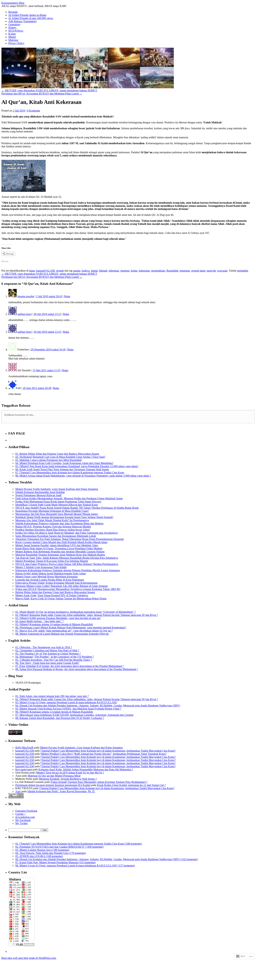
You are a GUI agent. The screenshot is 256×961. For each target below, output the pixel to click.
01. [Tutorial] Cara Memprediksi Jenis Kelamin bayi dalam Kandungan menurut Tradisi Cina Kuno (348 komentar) (78, 843)
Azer (18, 791)
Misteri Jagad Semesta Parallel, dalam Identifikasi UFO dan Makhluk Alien (56, 545)
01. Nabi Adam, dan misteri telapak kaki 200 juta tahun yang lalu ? (52, 696)
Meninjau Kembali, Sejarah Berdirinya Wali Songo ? (68, 778)
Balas (67, 296)
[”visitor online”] (15, 734)
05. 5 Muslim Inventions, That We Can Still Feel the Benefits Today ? (53, 659)
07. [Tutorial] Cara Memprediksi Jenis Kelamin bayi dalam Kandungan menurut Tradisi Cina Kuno (69, 472)
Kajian (12, 33)
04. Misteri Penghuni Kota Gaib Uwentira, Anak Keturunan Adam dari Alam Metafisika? (64, 463)
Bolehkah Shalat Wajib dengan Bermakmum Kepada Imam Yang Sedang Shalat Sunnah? (64, 517)
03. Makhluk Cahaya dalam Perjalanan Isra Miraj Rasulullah (48, 460)
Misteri (12, 36)
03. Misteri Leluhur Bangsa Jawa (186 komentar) (42, 849)
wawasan (222, 270)
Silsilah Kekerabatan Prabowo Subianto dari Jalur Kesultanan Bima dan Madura (59, 523)
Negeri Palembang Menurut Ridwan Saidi (38, 495)
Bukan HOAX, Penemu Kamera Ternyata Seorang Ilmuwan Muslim (53, 526)
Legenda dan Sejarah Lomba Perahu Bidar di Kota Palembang (49, 579)
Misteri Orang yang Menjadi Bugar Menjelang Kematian (46, 576)
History (12, 27)
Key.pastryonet (23, 769)
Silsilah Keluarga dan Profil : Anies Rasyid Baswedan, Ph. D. (61, 791)
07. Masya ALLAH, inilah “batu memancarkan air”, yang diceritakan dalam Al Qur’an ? (64, 630)
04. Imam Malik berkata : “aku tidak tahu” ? (39, 621)
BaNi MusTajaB (24, 747)
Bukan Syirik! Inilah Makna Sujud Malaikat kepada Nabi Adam (50, 573)
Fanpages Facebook (26, 810)
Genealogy (14, 24)
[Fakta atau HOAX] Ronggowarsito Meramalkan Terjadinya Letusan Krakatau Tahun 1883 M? (67, 589)
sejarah (60, 270)
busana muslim (25, 296)
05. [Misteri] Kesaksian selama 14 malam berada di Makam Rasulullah (54, 624)
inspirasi (124, 270)
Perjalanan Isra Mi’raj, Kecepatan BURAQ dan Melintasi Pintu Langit (41, 93)
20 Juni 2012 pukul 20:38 (37, 388)
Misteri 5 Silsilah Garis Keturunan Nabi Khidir (41, 567)
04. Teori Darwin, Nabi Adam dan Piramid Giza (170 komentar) (50, 853)
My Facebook (23, 820)
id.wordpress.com (25, 817)
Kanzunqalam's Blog (12, 2)
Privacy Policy (16, 43)
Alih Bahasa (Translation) (22, 21)
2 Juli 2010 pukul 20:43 (49, 296)
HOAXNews (15, 30)
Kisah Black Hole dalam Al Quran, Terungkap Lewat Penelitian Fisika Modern (58, 548)
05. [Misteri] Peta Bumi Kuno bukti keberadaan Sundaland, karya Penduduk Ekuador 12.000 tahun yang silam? (76, 466)
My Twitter (21, 823)
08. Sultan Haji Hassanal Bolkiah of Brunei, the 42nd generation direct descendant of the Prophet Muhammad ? (76, 669)
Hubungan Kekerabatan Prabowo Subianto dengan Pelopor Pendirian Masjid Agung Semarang (67, 570)
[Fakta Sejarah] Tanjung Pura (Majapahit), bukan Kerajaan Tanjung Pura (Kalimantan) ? (99, 781)
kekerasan (144, 270)
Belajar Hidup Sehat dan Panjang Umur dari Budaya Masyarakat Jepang (55, 592)
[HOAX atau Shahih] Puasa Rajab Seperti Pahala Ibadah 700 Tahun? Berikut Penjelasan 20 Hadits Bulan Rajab (77, 507)
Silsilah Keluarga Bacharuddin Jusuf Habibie (40, 492)
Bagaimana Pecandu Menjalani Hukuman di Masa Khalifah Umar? (52, 510)
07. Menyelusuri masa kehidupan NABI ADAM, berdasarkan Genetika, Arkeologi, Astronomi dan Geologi (74, 714)
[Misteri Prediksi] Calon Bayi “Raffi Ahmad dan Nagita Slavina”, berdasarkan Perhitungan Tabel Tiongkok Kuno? (103, 753)
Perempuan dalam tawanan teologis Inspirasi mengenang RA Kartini (52, 785)
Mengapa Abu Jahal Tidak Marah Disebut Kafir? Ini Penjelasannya (52, 520)
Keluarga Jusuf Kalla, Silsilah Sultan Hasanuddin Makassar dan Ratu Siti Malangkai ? (85, 769)
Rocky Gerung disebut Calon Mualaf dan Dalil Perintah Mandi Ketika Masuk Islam (61, 542)
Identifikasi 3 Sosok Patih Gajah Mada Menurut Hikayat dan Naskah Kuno (56, 504)
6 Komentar (33, 110)
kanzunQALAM (45, 270)
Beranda (13, 11)
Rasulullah (172, 270)
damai (94, 270)
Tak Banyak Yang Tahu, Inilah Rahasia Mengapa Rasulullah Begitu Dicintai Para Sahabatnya (66, 557)
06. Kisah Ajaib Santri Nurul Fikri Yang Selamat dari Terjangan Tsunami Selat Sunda (62, 469)
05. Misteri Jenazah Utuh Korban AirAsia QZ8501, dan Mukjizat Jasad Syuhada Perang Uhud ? (68, 708)
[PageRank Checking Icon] (16, 797)
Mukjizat (13, 40)
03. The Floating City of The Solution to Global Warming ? (48, 653)
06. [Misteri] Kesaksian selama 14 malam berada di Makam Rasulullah (54, 711)
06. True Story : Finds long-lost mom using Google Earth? (47, 662)
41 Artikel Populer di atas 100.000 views (30, 18)
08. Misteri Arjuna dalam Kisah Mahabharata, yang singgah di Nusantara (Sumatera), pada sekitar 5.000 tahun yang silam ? (83, 475)
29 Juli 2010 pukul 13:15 (47, 331)
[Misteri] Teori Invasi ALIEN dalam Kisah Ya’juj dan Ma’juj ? (70, 772)
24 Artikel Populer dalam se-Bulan (27, 15)
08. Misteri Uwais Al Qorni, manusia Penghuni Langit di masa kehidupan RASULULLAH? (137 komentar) (75, 865)
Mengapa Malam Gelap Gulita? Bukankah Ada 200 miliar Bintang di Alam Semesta (61, 585)
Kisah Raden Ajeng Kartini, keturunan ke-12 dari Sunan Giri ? (131, 785)
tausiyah (211, 270)
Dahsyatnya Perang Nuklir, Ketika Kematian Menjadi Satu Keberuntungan (56, 582)
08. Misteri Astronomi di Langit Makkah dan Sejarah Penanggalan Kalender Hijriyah (62, 633)
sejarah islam (198, 270)
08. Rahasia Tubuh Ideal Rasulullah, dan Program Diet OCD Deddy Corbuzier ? (59, 718)
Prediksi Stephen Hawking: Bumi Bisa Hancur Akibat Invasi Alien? (52, 529)
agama (76, 270)
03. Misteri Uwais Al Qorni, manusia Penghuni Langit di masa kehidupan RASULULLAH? (66, 702)
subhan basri (24, 314)
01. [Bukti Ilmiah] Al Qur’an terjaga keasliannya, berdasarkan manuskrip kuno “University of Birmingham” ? (75, 611)
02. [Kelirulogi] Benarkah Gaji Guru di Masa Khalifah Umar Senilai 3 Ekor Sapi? (60, 456)
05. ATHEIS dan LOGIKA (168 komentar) (39, 856)
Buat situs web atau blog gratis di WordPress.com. (28, 957)
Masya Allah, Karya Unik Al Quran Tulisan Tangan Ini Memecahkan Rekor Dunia (60, 598)
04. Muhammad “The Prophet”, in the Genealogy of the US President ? (54, 656)
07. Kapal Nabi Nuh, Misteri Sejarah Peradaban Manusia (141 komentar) (55, 862)
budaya (86, 270)
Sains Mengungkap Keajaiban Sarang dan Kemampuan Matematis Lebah (55, 535)
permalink (242, 270)
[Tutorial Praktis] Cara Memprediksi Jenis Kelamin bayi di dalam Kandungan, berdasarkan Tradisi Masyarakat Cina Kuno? (108, 750)
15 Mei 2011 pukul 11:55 (46, 370)
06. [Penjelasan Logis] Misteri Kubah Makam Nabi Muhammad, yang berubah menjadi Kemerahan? (70, 627)
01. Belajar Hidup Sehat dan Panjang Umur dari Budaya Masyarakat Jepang (57, 453)
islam (32, 270)
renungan (185, 270)
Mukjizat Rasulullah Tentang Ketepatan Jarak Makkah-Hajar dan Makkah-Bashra (60, 554)
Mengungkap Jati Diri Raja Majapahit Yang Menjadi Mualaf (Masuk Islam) (56, 514)
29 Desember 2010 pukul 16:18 (48, 349)
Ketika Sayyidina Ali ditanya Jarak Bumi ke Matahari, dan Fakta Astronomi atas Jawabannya (66, 532)
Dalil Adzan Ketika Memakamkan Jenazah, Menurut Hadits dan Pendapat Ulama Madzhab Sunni (69, 498)
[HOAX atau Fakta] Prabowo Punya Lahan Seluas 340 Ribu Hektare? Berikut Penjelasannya (66, 564)
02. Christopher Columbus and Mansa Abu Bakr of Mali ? (47, 650)
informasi (114, 270)
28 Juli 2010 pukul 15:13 (47, 314)
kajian (134, 270)
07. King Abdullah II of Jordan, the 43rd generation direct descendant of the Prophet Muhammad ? (69, 666)
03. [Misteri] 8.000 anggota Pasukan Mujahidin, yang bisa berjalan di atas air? (58, 618)
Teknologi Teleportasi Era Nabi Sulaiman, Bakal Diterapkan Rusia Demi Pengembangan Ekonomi (69, 539)
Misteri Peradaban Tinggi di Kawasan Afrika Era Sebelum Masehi (51, 560)
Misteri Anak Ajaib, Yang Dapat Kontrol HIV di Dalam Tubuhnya (51, 595)
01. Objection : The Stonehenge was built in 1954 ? (43, 647)
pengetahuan (158, 270)
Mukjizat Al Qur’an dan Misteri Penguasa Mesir (54, 775)
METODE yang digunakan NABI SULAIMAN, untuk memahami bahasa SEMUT (49, 90)
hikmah (103, 270)
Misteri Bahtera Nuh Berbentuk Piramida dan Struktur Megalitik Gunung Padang (59, 551)
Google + (20, 813)
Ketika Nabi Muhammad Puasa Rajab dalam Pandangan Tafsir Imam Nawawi (58, 501)
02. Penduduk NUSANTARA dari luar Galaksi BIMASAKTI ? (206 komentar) (59, 846)
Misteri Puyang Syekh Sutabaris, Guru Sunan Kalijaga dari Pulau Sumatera (56, 489)
